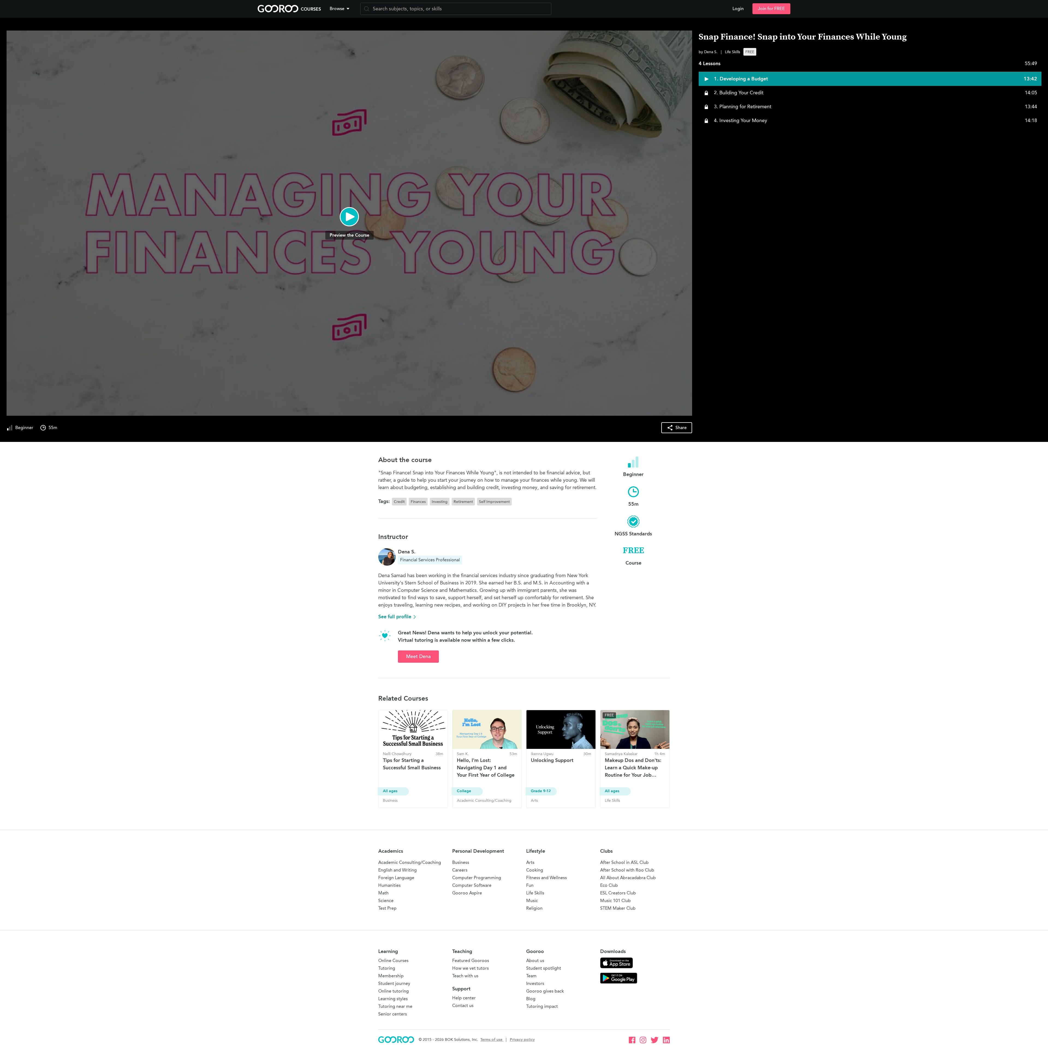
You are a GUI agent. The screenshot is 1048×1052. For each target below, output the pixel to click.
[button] (341, 8)
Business (460, 862)
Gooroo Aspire (467, 893)
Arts (530, 862)
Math (383, 893)
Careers (460, 870)
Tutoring (386, 968)
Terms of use (492, 1039)
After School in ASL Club (624, 862)
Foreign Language (396, 877)
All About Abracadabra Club (628, 877)
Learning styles (393, 998)
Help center (464, 997)
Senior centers (392, 1014)
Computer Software (472, 885)
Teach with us (465, 975)
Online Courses (393, 960)
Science (386, 900)
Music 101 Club (615, 900)
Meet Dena (418, 656)
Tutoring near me (395, 1006)
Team (531, 975)
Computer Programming (476, 877)
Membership (391, 975)
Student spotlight (543, 968)
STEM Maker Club (618, 908)
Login (738, 8)
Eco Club (609, 885)
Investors (535, 983)
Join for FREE (771, 8)
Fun (530, 885)
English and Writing (397, 870)
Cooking (534, 870)
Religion (534, 908)
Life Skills (535, 893)
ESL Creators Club (618, 893)
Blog (530, 998)
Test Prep (387, 908)
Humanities (389, 885)
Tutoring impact (542, 1006)
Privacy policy (522, 1039)
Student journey (394, 983)
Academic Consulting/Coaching (409, 862)
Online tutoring (393, 991)
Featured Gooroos (470, 960)
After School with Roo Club (627, 870)
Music (532, 900)
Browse (337, 8)
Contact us (463, 1005)
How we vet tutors (470, 968)
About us (535, 960)
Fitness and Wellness (546, 877)
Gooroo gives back (545, 991)
